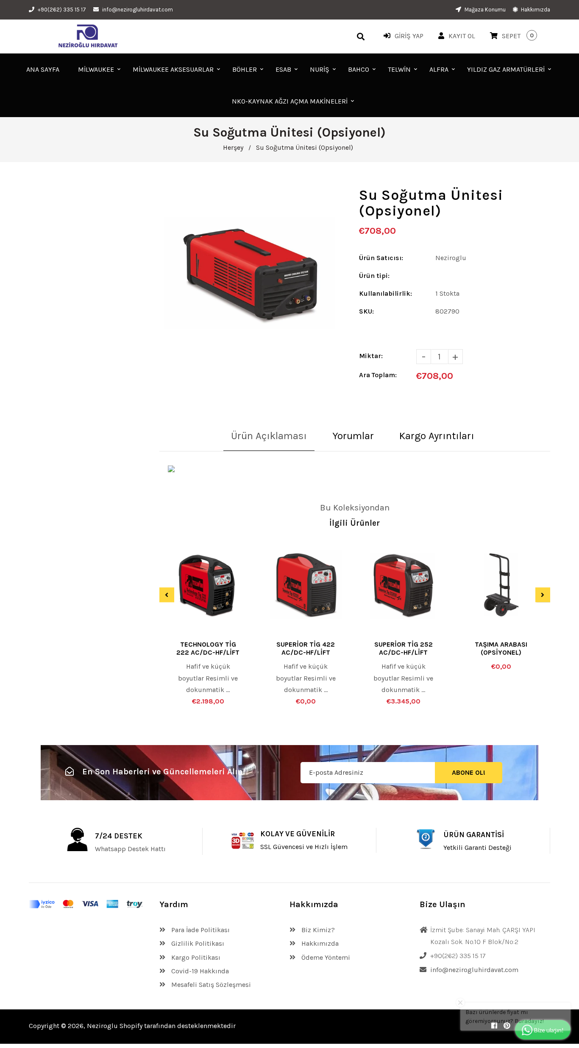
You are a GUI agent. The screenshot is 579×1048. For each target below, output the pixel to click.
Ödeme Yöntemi (325, 957)
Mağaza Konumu (484, 9)
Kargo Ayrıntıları (436, 436)
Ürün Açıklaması (269, 436)
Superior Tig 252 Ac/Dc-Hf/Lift (403, 648)
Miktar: (371, 356)
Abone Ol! (468, 773)
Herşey (233, 147)
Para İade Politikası (200, 930)
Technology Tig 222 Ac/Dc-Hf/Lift (207, 648)
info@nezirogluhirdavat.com (137, 9)
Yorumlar (353, 436)
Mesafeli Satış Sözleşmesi (210, 985)
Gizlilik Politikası (197, 943)
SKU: (366, 311)
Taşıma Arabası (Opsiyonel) (501, 648)
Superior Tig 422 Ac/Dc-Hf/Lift (305, 648)
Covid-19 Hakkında (199, 971)
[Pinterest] (507, 1026)
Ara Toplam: (378, 375)
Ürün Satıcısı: (381, 258)
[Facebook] (494, 1026)
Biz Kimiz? (317, 930)
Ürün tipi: (374, 276)
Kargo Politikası (195, 957)
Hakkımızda (535, 9)
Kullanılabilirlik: (385, 293)
